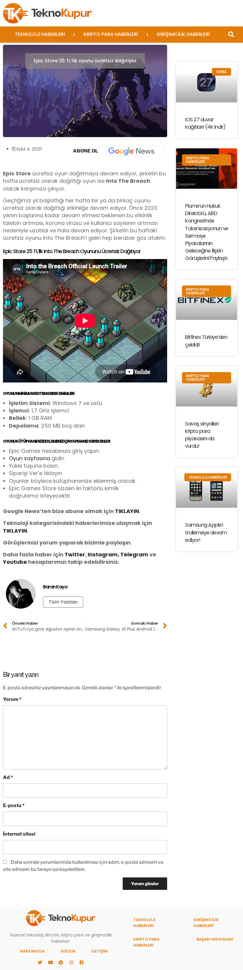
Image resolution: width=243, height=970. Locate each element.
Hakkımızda (32, 951)
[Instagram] (71, 962)
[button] (231, 34)
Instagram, (103, 554)
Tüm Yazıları (63, 601)
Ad (8, 777)
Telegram (134, 554)
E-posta (14, 805)
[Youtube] (50, 962)
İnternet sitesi (19, 834)
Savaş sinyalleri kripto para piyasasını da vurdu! (201, 435)
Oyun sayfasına (29, 458)
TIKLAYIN (127, 511)
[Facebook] (81, 962)
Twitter (75, 554)
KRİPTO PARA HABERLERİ (111, 34)
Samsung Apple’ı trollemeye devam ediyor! (205, 532)
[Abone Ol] (131, 151)
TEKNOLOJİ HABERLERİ (40, 34)
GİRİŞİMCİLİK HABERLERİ (183, 34)
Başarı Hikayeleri (214, 939)
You (8, 562)
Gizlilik (68, 951)
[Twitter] (40, 962)
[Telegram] (60, 962)
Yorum (12, 699)
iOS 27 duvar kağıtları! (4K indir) (205, 123)
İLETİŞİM (100, 951)
